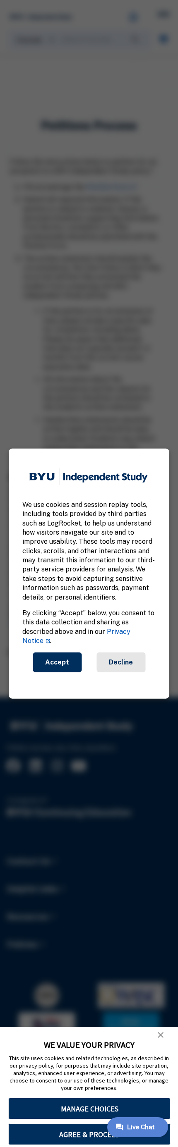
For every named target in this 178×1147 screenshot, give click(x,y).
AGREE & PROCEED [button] (89, 1134)
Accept (57, 662)
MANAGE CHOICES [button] (89, 1109)
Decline (121, 662)
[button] (161, 1035)
